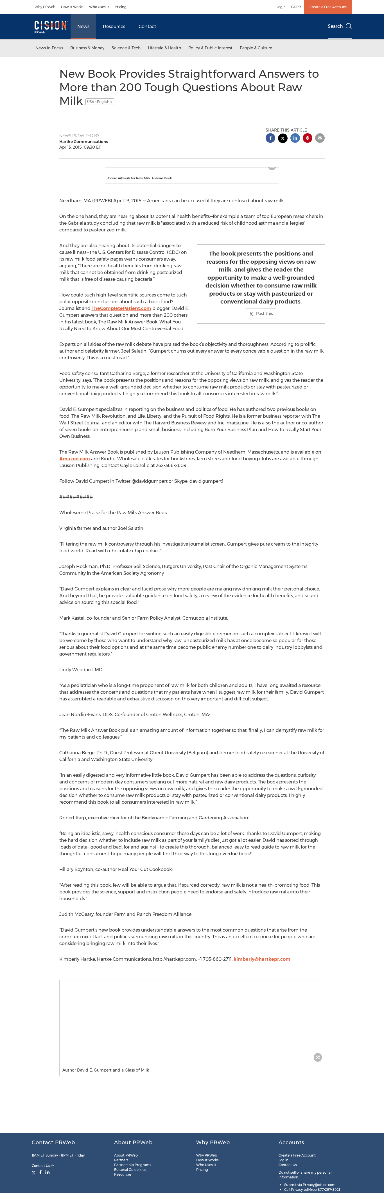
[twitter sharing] (283, 139)
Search (335, 26)
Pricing (121, 7)
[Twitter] (34, 1172)
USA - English (98, 102)
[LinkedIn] (47, 1172)
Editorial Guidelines (130, 1169)
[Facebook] (40, 1172)
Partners (121, 1160)
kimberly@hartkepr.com (262, 964)
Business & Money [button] (87, 47)
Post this (264, 319)
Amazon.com (74, 464)
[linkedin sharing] (295, 138)
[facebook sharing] (270, 138)
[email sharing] (320, 138)
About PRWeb (126, 1155)
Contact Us (41, 1166)
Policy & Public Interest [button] (210, 47)
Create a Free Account (328, 7)
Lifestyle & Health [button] (164, 47)
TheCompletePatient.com (121, 314)
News (83, 26)
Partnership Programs (132, 1165)
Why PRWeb (45, 7)
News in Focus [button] (49, 47)
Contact (147, 26)
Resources (114, 26)
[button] (192, 170)
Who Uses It (99, 7)
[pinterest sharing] (307, 138)
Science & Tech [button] (126, 47)
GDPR (296, 7)
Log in (283, 1160)
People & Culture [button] (256, 47)
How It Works (72, 7)
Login (281, 7)
